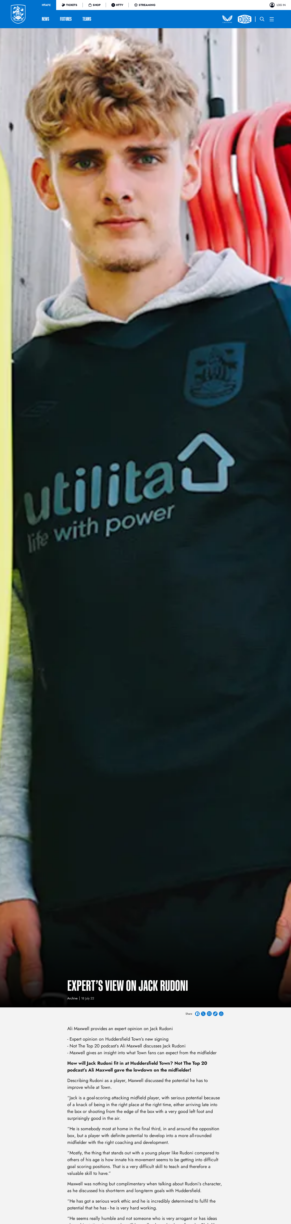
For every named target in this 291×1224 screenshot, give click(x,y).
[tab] (46, 5)
